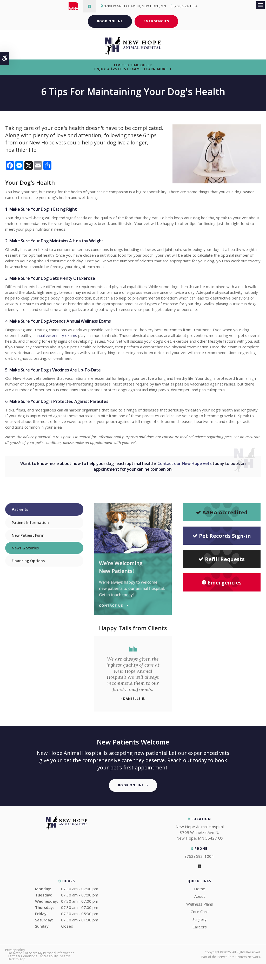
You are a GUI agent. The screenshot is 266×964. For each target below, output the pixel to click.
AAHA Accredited (225, 512)
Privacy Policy (15, 950)
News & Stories (25, 548)
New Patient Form (28, 535)
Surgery (199, 919)
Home (199, 888)
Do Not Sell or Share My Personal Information (41, 953)
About (199, 896)
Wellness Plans (199, 904)
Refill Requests (225, 559)
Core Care (200, 911)
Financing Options (28, 560)
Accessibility (49, 956)
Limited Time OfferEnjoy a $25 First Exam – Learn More (131, 67)
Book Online (110, 21)
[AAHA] (76, 6)
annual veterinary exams (55, 335)
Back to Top (16, 959)
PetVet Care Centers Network (238, 957)
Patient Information (30, 522)
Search (65, 956)
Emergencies (156, 21)
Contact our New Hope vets (184, 463)
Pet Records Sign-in (225, 535)
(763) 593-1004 (185, 6)
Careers (199, 926)
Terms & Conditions (22, 956)
